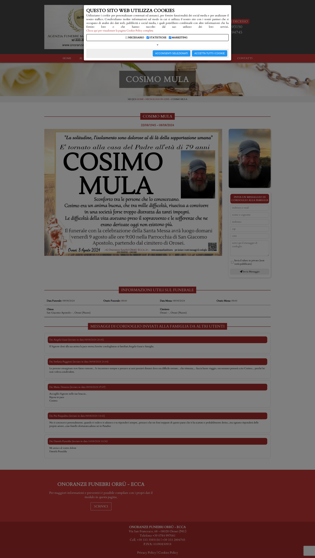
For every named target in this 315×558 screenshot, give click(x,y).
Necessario (136, 37)
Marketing (180, 37)
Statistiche (157, 37)
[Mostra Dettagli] (157, 45)
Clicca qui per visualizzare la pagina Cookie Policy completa (119, 30)
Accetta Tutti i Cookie (209, 53)
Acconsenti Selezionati (171, 53)
